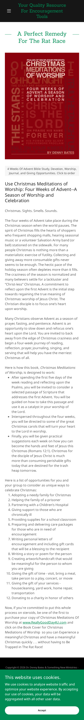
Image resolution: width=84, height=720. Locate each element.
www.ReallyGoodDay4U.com (44, 622)
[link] (42, 10)
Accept (42, 710)
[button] (10, 11)
